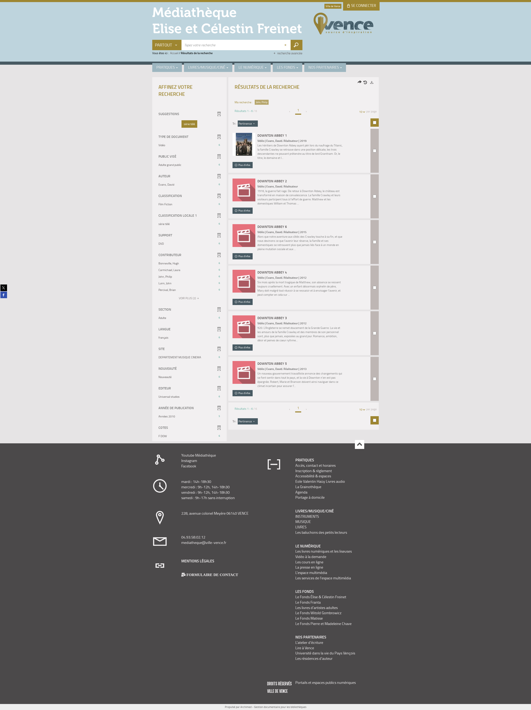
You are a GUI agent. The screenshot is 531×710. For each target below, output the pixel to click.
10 (360, 112)
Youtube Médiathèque (198, 455)
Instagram (189, 460)
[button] (189, 124)
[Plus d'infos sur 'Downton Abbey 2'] (244, 190)
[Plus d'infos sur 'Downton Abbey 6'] (244, 235)
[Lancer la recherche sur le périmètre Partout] (296, 45)
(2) (188, 298)
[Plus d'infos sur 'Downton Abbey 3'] (244, 326)
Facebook (188, 465)
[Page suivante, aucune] (306, 111)
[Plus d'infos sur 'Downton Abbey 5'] (244, 372)
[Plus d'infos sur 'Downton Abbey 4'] (244, 281)
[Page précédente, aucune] (290, 111)
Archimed (246, 707)
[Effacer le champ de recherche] (286, 45)
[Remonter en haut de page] (359, 444)
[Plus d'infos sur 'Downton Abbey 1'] (244, 144)
